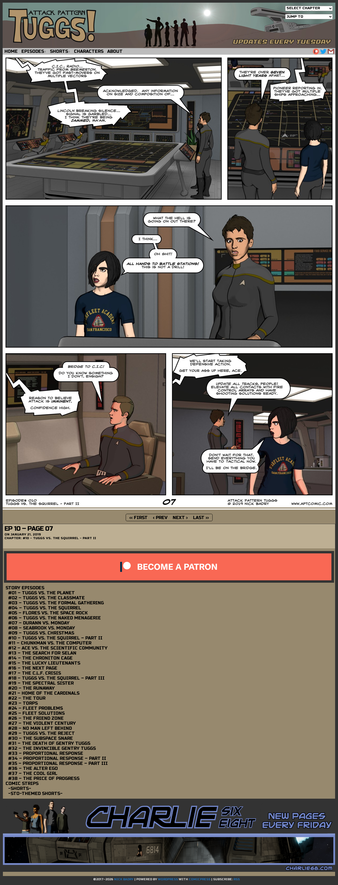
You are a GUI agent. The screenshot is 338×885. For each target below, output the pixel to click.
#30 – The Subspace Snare (40, 738)
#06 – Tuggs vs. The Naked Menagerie (54, 617)
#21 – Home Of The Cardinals (43, 693)
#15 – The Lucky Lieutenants (44, 663)
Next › (180, 517)
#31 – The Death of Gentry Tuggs (49, 743)
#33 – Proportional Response (45, 753)
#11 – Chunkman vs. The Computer (49, 643)
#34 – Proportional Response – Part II (57, 758)
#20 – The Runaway (31, 688)
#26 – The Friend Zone (36, 718)
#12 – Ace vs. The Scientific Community (57, 648)
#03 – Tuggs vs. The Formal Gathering (56, 602)
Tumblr (315, 51)
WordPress (168, 879)
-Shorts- (19, 788)
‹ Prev (160, 517)
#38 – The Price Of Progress (43, 778)
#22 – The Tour (26, 698)
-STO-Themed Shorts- (35, 793)
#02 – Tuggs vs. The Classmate (46, 597)
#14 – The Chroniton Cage (40, 658)
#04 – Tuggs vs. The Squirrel (44, 607)
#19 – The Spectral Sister (41, 683)
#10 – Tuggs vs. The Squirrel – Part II (55, 638)
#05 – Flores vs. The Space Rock (48, 612)
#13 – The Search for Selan (42, 653)
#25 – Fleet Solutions (36, 713)
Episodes (33, 51)
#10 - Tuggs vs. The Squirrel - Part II (59, 538)
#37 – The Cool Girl (32, 773)
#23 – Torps (23, 703)
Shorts (60, 51)
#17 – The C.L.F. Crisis (34, 673)
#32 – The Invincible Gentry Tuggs (52, 748)
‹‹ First (138, 517)
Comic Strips (22, 783)
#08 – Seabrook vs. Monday (41, 627)
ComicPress (199, 879)
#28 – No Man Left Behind (40, 728)
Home (11, 51)
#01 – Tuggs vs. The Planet (41, 592)
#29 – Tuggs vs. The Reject (41, 733)
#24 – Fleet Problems (35, 708)
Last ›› (201, 517)
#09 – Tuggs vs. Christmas (41, 632)
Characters (89, 51)
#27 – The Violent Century (42, 723)
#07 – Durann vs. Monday (38, 622)
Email (331, 51)
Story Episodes (25, 587)
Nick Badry (124, 879)
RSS (236, 879)
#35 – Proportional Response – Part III (58, 763)
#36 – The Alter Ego (33, 768)
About (115, 51)
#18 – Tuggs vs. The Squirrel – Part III (56, 678)
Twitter (323, 51)
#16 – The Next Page (32, 668)
